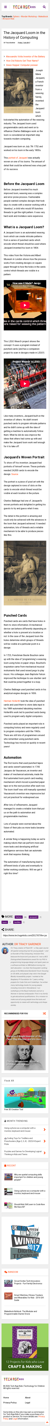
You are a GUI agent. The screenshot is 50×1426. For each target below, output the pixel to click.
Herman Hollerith (12, 701)
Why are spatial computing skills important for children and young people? (28, 1177)
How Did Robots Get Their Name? (22, 60)
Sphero (16, 16)
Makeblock (43, 16)
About (27, 1397)
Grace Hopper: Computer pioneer (22, 65)
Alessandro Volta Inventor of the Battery (25, 56)
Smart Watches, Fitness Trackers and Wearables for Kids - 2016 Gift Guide (29, 1297)
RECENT (11, 1165)
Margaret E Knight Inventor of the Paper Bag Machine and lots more (24, 1038)
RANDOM (12, 1272)
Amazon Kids (8, 19)
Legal (27, 1403)
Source (14, 474)
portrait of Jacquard (18, 157)
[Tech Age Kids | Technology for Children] (24, 8)
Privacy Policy (10, 1403)
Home (6, 1397)
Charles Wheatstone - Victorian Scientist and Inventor (22, 1063)
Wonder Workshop (29, 16)
